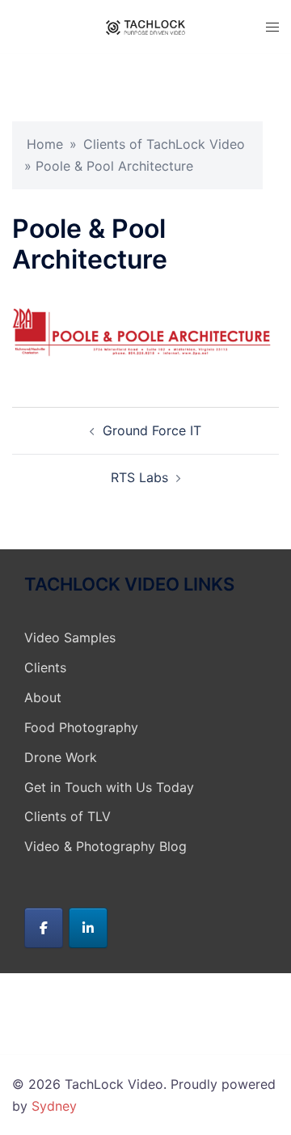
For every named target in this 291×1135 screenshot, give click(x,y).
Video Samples (70, 637)
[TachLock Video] (145, 27)
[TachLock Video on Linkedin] (88, 928)
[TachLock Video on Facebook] (43, 928)
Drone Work (60, 757)
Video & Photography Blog (105, 846)
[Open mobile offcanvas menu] (272, 27)
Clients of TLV (67, 816)
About (42, 697)
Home (45, 144)
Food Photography (81, 727)
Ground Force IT (152, 430)
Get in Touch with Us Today (109, 787)
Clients (45, 667)
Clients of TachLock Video (164, 144)
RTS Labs (139, 477)
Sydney (54, 1106)
